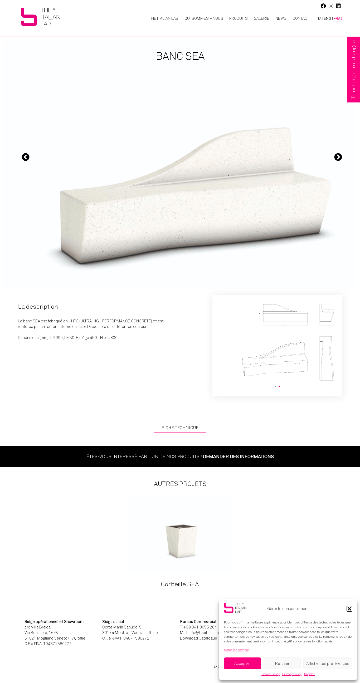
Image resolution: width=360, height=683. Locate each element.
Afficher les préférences (327, 663)
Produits (238, 18)
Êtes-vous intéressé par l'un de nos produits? (180, 456)
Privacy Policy (291, 674)
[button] (349, 608)
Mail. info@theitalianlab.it (202, 632)
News (280, 18)
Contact (301, 18)
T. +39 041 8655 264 (198, 627)
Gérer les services (236, 650)
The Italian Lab (163, 18)
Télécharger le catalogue (353, 69)
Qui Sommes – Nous (203, 18)
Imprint (309, 674)
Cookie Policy (270, 674)
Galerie (261, 18)
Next (338, 156)
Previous (26, 156)
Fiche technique (180, 427)
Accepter (242, 663)
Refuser (282, 663)
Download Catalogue (198, 638)
